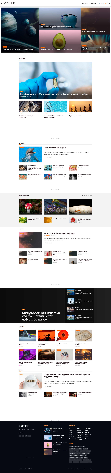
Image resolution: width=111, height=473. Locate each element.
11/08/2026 (72, 213)
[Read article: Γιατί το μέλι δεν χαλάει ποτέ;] (48, 220)
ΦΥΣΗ (71, 462)
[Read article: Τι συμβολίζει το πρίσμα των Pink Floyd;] (27, 336)
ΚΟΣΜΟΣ (83, 453)
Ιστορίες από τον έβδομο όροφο (80, 434)
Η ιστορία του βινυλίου (61, 343)
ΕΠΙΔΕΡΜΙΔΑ (76, 450)
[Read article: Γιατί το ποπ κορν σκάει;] (73, 168)
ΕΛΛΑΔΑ (71, 450)
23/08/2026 (43, 29)
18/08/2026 (80, 167)
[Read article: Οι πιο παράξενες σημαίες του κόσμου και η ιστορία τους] (48, 177)
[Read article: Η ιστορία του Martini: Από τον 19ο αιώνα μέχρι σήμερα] (48, 394)
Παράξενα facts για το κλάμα (84, 174)
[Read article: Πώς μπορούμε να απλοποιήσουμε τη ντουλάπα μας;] (48, 253)
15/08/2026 (80, 176)
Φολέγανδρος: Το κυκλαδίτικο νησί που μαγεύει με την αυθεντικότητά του (41, 316)
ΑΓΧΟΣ (83, 446)
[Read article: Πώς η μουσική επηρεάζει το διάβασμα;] (83, 336)
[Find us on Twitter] (103, 3)
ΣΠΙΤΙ (77, 457)
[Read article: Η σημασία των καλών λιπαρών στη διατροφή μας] (48, 445)
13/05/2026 (78, 346)
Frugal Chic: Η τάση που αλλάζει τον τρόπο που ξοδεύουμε (85, 259)
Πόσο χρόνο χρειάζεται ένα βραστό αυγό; (80, 212)
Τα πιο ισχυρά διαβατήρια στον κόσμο (84, 309)
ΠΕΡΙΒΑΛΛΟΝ (76, 455)
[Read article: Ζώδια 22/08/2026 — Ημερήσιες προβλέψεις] (30, 240)
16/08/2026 (55, 177)
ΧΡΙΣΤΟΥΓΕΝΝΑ (76, 462)
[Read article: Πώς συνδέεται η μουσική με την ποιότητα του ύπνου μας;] (46, 355)
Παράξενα (22, 147)
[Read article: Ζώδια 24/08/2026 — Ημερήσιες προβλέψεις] (48, 430)
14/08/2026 (29, 96)
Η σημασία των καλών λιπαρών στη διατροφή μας (56, 49)
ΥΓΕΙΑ (81, 459)
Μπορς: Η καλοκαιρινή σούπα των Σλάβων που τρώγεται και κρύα (84, 219)
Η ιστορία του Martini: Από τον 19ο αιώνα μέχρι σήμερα (59, 393)
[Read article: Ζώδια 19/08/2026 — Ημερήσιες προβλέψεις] (48, 261)
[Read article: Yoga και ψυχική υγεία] (80, 106)
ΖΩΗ (89, 450)
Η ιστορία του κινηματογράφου (85, 392)
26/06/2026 (78, 315)
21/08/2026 (53, 149)
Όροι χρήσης (80, 468)
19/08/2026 (55, 168)
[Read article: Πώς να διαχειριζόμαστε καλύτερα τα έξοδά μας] (48, 437)
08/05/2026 (40, 365)
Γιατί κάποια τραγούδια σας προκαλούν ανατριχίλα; (63, 363)
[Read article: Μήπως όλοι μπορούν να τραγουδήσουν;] (46, 336)
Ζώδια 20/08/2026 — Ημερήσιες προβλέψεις (83, 252)
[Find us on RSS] (105, 3)
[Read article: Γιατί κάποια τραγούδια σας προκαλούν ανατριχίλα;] (64, 355)
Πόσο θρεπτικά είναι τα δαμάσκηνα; (53, 212)
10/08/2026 (30, 221)
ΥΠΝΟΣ (84, 459)
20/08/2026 (30, 171)
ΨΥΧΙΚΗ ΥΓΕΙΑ (82, 462)
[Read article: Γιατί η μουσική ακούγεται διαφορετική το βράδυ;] (83, 355)
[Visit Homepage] (9, 3)
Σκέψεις (20, 113)
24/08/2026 (5, 51)
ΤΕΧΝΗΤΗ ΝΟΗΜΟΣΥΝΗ (74, 459)
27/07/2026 (80, 222)
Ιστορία (21, 374)
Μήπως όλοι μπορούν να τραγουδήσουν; (43, 343)
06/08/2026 (55, 395)
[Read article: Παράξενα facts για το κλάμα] (73, 177)
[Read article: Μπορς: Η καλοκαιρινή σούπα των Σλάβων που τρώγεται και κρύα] (73, 220)
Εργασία (79, 428)
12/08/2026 (30, 395)
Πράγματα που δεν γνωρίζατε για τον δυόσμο (34, 218)
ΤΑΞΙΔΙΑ (85, 457)
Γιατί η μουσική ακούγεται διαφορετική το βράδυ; (81, 363)
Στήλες (87, 432)
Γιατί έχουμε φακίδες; (33, 259)
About (69, 468)
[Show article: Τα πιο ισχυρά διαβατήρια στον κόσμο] (70, 309)
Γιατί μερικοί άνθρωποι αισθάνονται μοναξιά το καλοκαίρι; (53, 116)
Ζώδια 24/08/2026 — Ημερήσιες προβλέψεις (18, 49)
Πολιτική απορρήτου (88, 468)
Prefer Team (24, 96)
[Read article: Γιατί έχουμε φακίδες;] (23, 261)
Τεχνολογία (88, 434)
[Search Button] (109, 3)
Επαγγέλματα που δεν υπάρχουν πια (32, 393)
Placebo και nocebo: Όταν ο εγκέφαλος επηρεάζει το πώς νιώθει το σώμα (54, 94)
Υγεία (21, 91)
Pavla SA (30, 468)
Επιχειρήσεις (72, 439)
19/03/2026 (78, 365)
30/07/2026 (55, 219)
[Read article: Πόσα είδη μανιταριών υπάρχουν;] (30, 207)
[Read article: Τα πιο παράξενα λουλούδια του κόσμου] (23, 177)
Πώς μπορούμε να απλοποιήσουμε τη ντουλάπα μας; (59, 253)
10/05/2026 (21, 365)
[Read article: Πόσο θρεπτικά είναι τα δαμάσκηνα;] (55, 207)
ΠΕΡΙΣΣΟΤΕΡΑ (48, 157)
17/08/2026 (30, 177)
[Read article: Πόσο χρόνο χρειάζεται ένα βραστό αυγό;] (80, 207)
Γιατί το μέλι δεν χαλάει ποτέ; (59, 218)
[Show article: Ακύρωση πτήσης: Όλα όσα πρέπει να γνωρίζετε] (70, 301)
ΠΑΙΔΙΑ (71, 455)
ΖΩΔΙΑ (86, 450)
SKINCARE (71, 446)
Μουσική (21, 330)
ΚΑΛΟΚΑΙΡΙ (78, 453)
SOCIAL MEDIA (77, 446)
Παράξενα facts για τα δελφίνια (55, 148)
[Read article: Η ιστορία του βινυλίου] (64, 336)
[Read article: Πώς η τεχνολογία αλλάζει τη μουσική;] (27, 355)
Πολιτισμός (88, 428)
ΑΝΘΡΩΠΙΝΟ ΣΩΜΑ (73, 448)
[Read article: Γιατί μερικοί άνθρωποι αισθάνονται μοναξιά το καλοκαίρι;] (55, 106)
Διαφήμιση (74, 468)
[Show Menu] (1, 3)
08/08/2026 (78, 290)
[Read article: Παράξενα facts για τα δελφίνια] (30, 155)
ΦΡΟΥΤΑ (89, 459)
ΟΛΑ (82, 195)
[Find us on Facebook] (99, 3)
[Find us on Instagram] (101, 3)
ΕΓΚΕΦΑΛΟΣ (85, 448)
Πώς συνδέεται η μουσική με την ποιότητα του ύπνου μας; (45, 363)
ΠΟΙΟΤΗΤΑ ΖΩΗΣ (83, 455)
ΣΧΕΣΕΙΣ (81, 457)
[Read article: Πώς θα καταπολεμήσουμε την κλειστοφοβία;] (30, 106)
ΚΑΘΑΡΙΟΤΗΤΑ (72, 453)
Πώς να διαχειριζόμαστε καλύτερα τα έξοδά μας (56, 27)
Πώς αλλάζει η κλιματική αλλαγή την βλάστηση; (58, 166)
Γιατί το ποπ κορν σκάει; (83, 165)
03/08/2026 (80, 394)
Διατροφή (43, 47)
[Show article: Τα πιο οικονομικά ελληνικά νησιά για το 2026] (70, 317)
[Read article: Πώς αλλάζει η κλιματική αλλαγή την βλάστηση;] (48, 168)
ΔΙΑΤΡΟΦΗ (80, 448)
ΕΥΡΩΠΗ (81, 450)
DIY (69, 428)
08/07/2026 (40, 346)
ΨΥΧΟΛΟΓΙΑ (89, 462)
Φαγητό (85, 195)
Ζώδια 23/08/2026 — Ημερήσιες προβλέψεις (93, 31)
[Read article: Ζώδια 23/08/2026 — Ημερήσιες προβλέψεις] (48, 452)
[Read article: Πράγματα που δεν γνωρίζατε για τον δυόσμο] (23, 220)
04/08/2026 (78, 299)
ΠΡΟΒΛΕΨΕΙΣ (72, 457)
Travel (23, 309)
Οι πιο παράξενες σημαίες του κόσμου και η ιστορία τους (59, 175)
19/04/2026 (59, 365)
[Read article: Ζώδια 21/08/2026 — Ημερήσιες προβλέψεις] (23, 253)
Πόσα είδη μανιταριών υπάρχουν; (28, 212)
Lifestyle (5, 46)
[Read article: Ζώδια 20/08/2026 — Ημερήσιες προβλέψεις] (73, 253)
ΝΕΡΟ (88, 453)
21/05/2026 (59, 344)
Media (70, 432)
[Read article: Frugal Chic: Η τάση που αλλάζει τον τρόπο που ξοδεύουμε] (73, 261)
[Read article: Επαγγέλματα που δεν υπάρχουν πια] (23, 394)
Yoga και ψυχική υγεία (74, 115)
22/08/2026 (85, 51)
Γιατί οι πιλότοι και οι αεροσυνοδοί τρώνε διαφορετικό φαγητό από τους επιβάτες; (34, 167)
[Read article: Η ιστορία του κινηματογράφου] (73, 394)
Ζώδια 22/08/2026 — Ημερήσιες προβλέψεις (59, 233)
